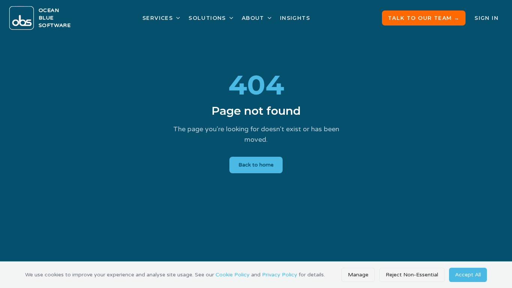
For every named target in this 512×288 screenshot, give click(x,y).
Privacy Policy (279, 275)
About (253, 18)
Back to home (256, 165)
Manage (358, 275)
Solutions (207, 18)
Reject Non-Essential (412, 275)
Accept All (468, 275)
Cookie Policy (233, 275)
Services (157, 18)
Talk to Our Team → (424, 18)
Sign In (487, 18)
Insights (295, 18)
